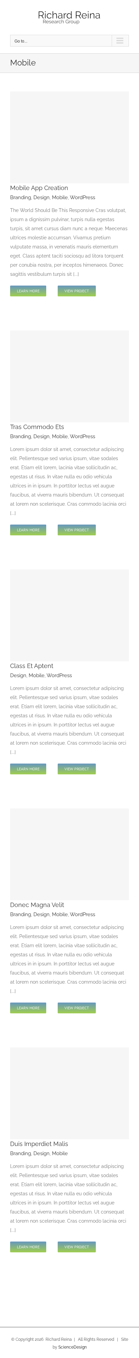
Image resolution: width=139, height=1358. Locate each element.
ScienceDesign (72, 1347)
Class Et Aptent (31, 665)
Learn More (28, 290)
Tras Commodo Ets (37, 426)
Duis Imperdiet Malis (39, 1143)
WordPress (82, 197)
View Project (76, 290)
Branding (20, 197)
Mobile (60, 197)
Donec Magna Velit (37, 904)
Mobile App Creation (39, 187)
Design (41, 197)
